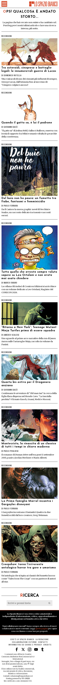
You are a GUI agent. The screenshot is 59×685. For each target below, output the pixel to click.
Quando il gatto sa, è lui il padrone (26, 122)
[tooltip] (16, 649)
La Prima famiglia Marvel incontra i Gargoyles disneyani (27, 503)
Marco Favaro (10, 282)
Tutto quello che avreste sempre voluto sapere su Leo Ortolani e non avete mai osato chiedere (29, 275)
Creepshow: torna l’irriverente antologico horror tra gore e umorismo (28, 566)
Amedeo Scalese (11, 334)
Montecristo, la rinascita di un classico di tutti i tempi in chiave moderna (28, 445)
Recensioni (6, 36)
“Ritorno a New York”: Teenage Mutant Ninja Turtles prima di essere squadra (29, 329)
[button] (49, 603)
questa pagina (41, 628)
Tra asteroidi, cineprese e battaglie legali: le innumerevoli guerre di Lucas (28, 69)
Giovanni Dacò (11, 126)
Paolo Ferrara (11, 205)
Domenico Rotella (12, 75)
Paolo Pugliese (11, 450)
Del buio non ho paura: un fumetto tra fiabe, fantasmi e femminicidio (28, 200)
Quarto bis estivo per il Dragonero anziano (26, 384)
